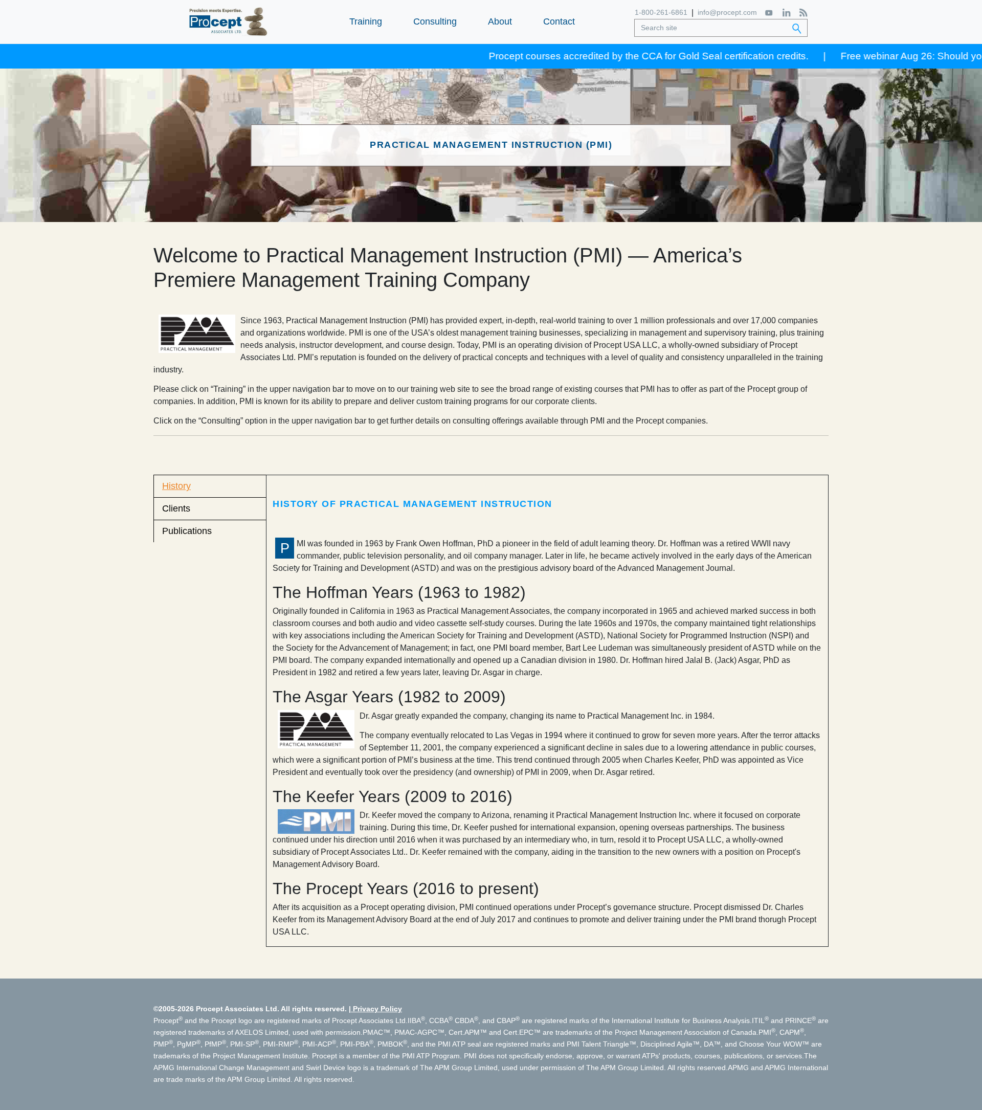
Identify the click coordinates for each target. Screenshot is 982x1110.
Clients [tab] (176, 508)
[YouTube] (769, 12)
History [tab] (176, 486)
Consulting (435, 21)
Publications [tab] (187, 531)
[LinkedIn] (786, 12)
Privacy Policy (377, 1009)
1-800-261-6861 (661, 12)
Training (365, 21)
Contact (559, 21)
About (500, 21)
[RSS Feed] (803, 12)
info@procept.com (727, 12)
